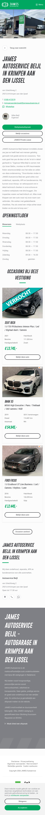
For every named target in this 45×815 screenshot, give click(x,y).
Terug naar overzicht (18, 48)
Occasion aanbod (22, 532)
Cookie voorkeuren (30, 766)
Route (5, 597)
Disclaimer (15, 761)
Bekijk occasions (22, 133)
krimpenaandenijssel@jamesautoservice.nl (21, 103)
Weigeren (23, 801)
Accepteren (22, 808)
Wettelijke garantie (15, 766)
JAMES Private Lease (22, 140)
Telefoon (11, 597)
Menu (41, 5)
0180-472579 (9, 99)
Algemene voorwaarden (16, 764)
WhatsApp (10, 106)
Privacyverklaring (27, 761)
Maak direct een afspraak (17, 724)
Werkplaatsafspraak (22, 127)
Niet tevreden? (32, 764)
